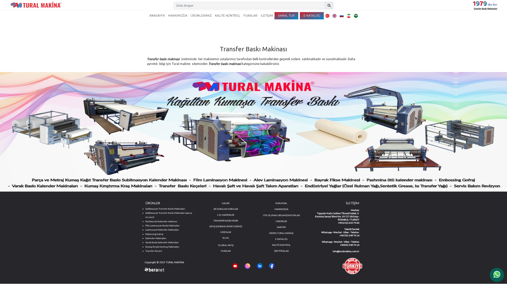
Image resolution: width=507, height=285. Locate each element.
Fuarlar (250, 15)
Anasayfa (157, 15)
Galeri (226, 203)
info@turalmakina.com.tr (346, 251)
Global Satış (225, 245)
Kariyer (281, 227)
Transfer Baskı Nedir (225, 220)
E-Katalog (311, 15)
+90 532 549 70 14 (349, 235)
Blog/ (244, 33)
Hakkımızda (177, 15)
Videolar (225, 232)
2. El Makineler (225, 215)
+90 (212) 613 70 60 (348, 222)
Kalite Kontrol (227, 15)
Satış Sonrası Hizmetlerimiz (225, 226)
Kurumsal (281, 203)
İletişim (267, 15)
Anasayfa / (230, 33)
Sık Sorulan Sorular (225, 209)
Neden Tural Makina (281, 233)
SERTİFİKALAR (281, 251)
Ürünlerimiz (201, 15)
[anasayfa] (36, 5)
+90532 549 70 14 (349, 244)
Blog (226, 238)
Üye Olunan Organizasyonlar (281, 215)
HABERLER (281, 221)
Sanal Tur (286, 15)
